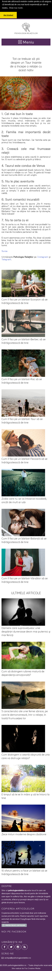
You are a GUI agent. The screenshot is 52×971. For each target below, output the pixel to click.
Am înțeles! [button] (8, 15)
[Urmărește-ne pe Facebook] (5, 947)
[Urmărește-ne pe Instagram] (18, 947)
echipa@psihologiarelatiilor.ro (18, 958)
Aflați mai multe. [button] (16, 8)
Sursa (4, 251)
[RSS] (25, 947)
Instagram (42, 256)
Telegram (6, 259)
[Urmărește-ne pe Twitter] (11, 947)
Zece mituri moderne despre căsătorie (24, 834)
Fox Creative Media (32, 968)
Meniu (28, 42)
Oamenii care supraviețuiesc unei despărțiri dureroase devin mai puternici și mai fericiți (26, 631)
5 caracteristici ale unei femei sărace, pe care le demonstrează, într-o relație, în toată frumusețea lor (25, 715)
